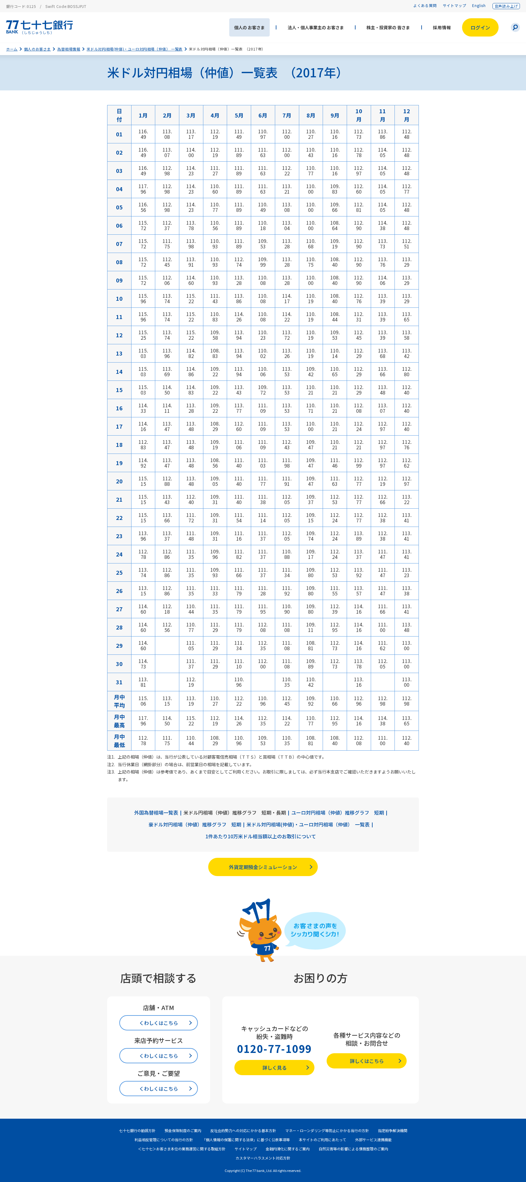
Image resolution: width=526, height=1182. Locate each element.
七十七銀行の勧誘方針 (137, 1130)
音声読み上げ (506, 6)
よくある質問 (425, 5)
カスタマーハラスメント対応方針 (263, 1157)
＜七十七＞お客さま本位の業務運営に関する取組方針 (182, 1148)
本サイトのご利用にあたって (322, 1139)
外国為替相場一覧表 (156, 812)
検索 (515, 27)
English (479, 5)
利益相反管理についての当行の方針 (164, 1139)
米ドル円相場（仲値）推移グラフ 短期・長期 (235, 812)
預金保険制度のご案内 (183, 1130)
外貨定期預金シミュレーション (263, 867)
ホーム (12, 48)
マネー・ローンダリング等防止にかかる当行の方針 (327, 1130)
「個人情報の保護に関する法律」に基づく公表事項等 (246, 1139)
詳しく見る (274, 1067)
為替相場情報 (68, 48)
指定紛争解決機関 (392, 1130)
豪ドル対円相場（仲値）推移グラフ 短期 (195, 824)
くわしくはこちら (158, 1022)
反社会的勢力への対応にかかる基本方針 (243, 1130)
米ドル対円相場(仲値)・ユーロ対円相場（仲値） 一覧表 (135, 48)
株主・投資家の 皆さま (388, 27)
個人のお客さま (37, 48)
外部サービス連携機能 (373, 1139)
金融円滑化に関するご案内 (288, 1148)
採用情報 (442, 27)
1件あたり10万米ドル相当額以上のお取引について (260, 836)
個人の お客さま (249, 27)
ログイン (480, 27)
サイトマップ (454, 5)
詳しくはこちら (367, 1061)
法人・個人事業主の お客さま (316, 27)
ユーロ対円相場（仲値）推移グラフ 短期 (337, 812)
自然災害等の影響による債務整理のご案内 (353, 1148)
